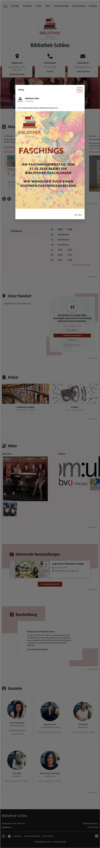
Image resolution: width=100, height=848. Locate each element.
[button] (50, 160)
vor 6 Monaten (29, 101)
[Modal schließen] (50, 424)
